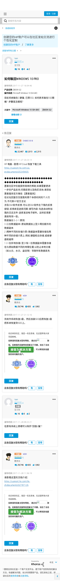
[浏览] (4, 13)
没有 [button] (40, 284)
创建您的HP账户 (11, 45)
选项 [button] (56, 28)
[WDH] (8, 298)
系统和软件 (10, 28)
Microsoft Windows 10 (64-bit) (26, 109)
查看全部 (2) (16, 114)
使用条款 (14, 576)
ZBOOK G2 (46, 109)
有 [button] (32, 284)
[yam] (8, 61)
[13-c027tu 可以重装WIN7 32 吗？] (17, 50)
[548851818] (8, 143)
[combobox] (30, 21)
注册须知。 (25, 576)
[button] (54, 58)
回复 (11, 121)
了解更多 (29, 45)
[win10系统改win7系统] (20, 50)
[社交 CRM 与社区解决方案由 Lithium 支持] (37, 563)
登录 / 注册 (51, 13)
